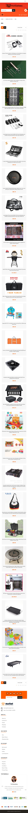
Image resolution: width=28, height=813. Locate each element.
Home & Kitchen (9, 19)
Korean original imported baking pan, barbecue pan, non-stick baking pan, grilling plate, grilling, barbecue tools (14, 189)
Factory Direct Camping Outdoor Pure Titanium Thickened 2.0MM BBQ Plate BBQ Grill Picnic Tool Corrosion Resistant (14, 108)
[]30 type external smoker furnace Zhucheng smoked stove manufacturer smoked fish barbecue (14, 594)
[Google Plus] (20, 693)
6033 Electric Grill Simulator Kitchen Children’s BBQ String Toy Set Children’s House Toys (14, 540)
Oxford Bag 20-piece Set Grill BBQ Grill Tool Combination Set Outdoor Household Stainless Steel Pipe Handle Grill (14, 135)
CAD (25, 1)
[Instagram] (17, 693)
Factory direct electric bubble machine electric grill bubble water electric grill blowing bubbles (14, 648)
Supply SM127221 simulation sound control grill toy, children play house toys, (14, 324)
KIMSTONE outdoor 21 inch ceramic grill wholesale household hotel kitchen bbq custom (14, 270)
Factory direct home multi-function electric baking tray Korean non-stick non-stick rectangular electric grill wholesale (14, 675)
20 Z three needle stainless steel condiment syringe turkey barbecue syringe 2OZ (14, 81)
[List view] (5, 27)
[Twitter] (10, 693)
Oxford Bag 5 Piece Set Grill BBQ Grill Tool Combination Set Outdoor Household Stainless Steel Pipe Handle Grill (14, 216)
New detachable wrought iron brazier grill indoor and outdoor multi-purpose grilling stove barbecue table (14, 405)
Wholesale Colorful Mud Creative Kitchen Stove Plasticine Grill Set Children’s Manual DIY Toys (14, 432)
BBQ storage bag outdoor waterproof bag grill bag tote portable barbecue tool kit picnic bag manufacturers (14, 297)
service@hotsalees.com (8, 708)
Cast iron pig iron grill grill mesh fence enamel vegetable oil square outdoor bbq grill (14, 243)
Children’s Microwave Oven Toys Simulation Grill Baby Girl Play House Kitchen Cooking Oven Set (14, 459)
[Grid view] (2, 27)
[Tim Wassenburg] (14, 779)
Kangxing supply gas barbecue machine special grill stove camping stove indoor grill (14, 378)
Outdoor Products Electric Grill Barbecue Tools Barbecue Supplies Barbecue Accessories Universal (14, 54)
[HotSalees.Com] (14, 5)
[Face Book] (7, 693)
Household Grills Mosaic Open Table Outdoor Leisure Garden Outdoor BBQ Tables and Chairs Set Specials (14, 567)
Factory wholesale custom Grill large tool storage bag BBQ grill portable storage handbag (14, 351)
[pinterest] (14, 693)
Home (2, 19)
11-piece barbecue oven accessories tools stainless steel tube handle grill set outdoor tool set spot (14, 162)
